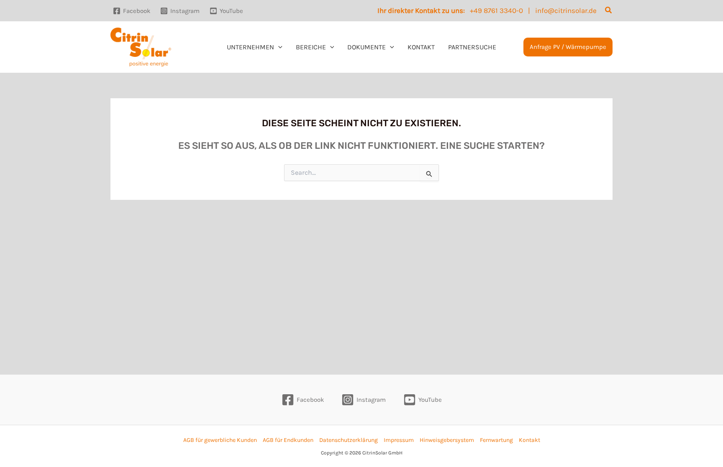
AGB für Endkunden (288, 440)
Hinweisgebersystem (447, 440)
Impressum (399, 440)
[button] (609, 10)
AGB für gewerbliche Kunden (220, 440)
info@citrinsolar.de (566, 10)
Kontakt (529, 440)
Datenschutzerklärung (348, 440)
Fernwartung (496, 440)
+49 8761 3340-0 (496, 10)
